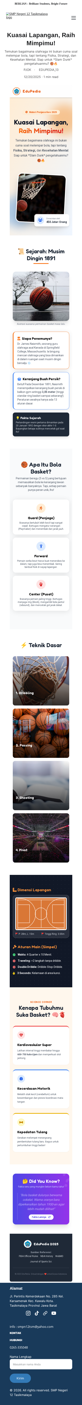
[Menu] (73, 18)
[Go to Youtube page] (53, 1313)
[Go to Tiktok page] (37, 1313)
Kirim (20, 1378)
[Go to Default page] (45, 1313)
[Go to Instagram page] (28, 1313)
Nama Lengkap (20, 1357)
